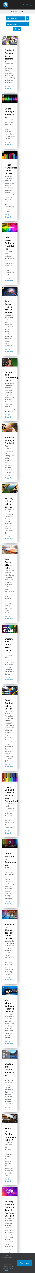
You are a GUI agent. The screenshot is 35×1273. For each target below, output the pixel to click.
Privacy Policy (9, 1268)
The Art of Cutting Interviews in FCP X (10, 1134)
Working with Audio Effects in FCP (9, 644)
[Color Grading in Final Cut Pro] (10, 690)
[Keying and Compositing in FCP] (10, 362)
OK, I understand (24, 1263)
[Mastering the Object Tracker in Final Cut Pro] (10, 914)
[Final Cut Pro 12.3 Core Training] (10, 40)
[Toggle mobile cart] (23, 5)
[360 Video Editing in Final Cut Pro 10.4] (10, 990)
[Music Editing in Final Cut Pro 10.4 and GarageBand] (10, 777)
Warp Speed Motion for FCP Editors (8, 307)
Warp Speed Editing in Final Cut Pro (10, 243)
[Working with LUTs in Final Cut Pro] (10, 1054)
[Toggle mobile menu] (31, 5)
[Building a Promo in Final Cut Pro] (10, 488)
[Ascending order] (27, 18)
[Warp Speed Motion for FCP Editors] (10, 291)
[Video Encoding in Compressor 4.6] (10, 843)
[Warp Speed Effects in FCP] (10, 549)
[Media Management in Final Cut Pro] (10, 155)
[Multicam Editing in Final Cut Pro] (10, 427)
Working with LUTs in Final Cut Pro (9, 1070)
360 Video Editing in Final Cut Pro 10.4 (10, 1006)
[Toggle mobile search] (27, 5)
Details (5, 1270)
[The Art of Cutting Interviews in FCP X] (10, 1118)
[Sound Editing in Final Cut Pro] (10, 98)
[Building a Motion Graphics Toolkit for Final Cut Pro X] (10, 1191)
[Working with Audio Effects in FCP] (10, 629)
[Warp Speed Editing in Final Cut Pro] (10, 227)
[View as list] (19, 29)
